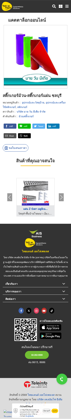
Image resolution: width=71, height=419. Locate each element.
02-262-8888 (37, 354)
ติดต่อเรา (10, 299)
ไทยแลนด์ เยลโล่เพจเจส (35, 251)
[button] (10, 126)
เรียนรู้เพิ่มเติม (29, 416)
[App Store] (54, 327)
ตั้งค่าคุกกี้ (47, 411)
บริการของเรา (13, 291)
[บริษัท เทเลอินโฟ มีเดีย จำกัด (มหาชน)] (35, 384)
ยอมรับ (55, 411)
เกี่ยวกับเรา (11, 283)
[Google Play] (54, 335)
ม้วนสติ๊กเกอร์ (26, 116)
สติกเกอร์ (22, 107)
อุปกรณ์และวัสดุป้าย (33, 102)
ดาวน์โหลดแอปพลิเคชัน (51, 320)
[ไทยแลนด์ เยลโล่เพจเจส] (28, 311)
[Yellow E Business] (21, 311)
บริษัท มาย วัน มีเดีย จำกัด (31, 111)
